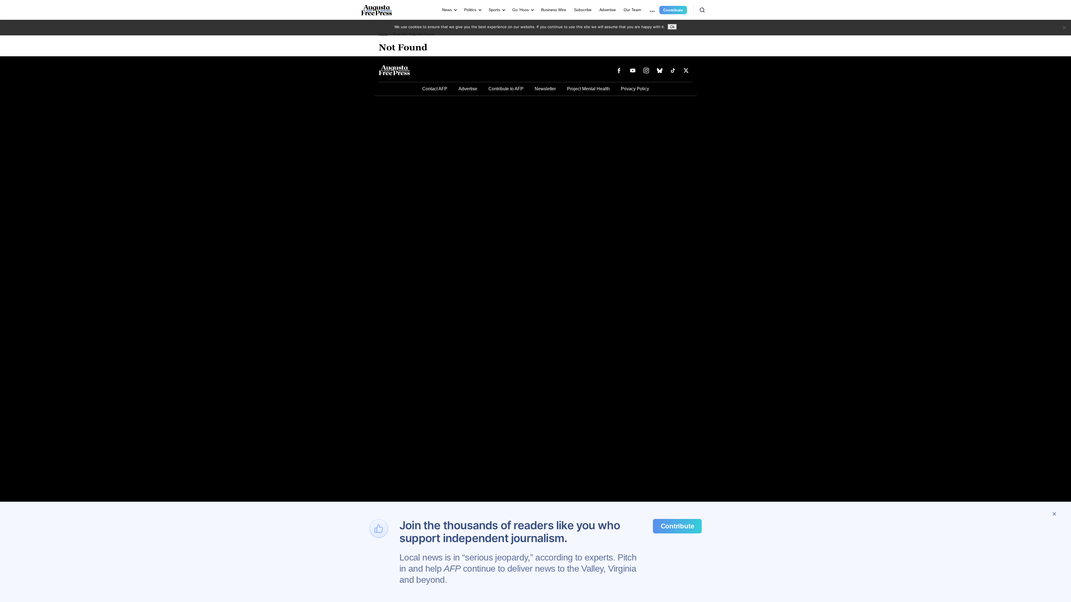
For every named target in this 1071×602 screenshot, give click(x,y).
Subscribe (583, 10)
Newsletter (545, 88)
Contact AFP (434, 88)
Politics (470, 10)
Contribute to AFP (506, 88)
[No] (1064, 27)
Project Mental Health (588, 88)
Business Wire (553, 10)
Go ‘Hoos (520, 10)
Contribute (673, 10)
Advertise (607, 10)
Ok (672, 27)
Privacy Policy (635, 88)
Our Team (632, 10)
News (447, 10)
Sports (494, 10)
